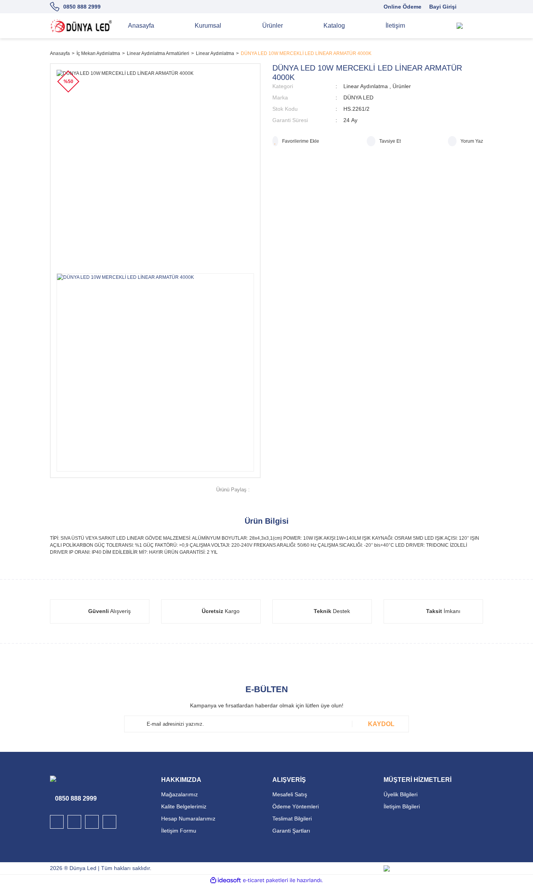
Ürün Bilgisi (267, 521)
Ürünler (402, 86)
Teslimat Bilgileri (292, 818)
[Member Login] (475, 26)
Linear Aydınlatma (365, 86)
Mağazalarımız (179, 794)
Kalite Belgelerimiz (183, 806)
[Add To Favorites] (295, 141)
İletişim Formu (178, 831)
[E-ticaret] (265, 880)
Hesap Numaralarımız (188, 818)
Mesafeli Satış (289, 794)
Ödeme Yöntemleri (295, 806)
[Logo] (81, 25)
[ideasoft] (225, 880)
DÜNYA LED (358, 97)
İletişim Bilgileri (402, 806)
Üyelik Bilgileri (401, 794)
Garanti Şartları (291, 831)
